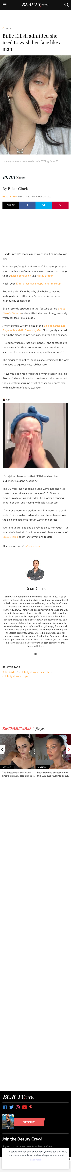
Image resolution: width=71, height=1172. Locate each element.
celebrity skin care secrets (34, 672)
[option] (18, 757)
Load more (35, 1159)
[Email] (36, 654)
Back (8, 28)
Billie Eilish (8, 672)
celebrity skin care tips (15, 676)
